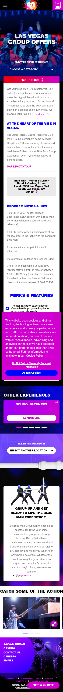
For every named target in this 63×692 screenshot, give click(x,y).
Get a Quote (43, 685)
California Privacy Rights (30, 678)
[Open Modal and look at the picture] (54, 623)
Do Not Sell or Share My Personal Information (31, 365)
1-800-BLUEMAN (14, 644)
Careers (10, 656)
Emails (8, 660)
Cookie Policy (49, 678)
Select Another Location (28, 450)
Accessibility (11, 678)
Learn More (31, 418)
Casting (9, 648)
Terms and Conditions (39, 681)
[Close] (56, 316)
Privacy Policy (21, 681)
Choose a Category (23, 69)
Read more (40, 114)
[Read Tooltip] (42, 79)
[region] (31, 346)
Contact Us (12, 652)
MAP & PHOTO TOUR (19, 166)
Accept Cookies (31, 372)
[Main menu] (5, 5)
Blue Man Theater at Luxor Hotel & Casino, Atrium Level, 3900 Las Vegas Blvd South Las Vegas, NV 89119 (31, 186)
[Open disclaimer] (56, 402)
